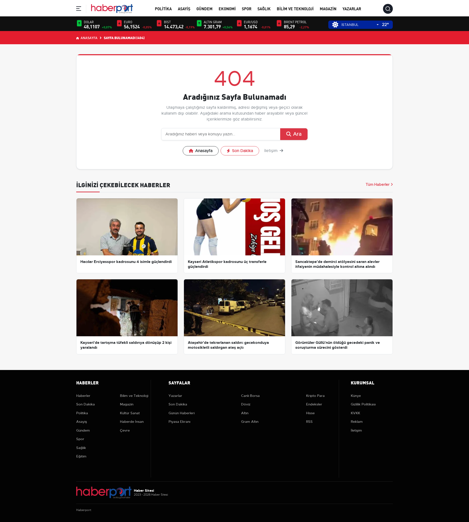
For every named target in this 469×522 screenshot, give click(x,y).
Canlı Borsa (250, 395)
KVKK (355, 413)
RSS (309, 421)
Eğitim (81, 456)
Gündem (204, 8)
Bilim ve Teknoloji (295, 8)
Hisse (310, 413)
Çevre (125, 430)
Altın (244, 413)
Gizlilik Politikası (363, 404)
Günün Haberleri (182, 413)
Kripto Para (315, 395)
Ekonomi (227, 8)
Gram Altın (249, 421)
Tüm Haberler (378, 184)
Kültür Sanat (130, 413)
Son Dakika (242, 150)
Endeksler (314, 404)
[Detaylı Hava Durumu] (335, 25)
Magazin (328, 8)
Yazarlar (351, 8)
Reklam (357, 421)
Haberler (83, 395)
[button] (78, 9)
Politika (163, 8)
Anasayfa (88, 37)
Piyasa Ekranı (179, 421)
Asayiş (184, 8)
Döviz (245, 404)
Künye (356, 395)
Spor (246, 8)
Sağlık (264, 8)
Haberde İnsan (132, 421)
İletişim (271, 150)
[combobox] (360, 24)
